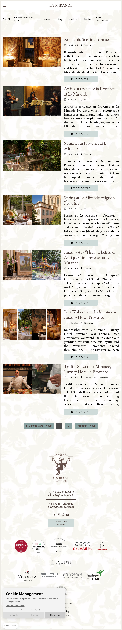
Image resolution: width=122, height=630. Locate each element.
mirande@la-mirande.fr (61, 495)
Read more (81, 79)
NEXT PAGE (86, 426)
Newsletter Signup (61, 523)
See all (6, 19)
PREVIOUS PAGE (39, 426)
